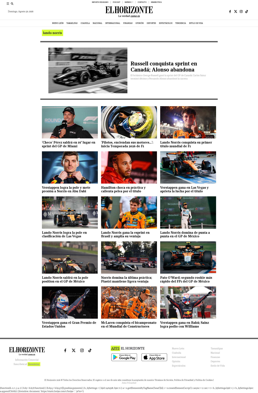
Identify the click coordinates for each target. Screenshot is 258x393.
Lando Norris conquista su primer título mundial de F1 (186, 144)
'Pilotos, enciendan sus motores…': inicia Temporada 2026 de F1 (127, 144)
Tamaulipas (72, 23)
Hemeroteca (156, 2)
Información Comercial (27, 359)
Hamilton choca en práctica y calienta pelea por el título (123, 189)
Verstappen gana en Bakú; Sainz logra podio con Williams (184, 324)
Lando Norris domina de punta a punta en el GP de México (185, 234)
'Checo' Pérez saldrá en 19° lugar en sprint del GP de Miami (68, 144)
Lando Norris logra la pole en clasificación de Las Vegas (64, 234)
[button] (129, 2)
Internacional (112, 23)
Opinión (139, 23)
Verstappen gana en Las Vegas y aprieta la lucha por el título (184, 189)
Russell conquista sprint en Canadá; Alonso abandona (164, 66)
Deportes (151, 23)
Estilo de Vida (196, 23)
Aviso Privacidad (129, 383)
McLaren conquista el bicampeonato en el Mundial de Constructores (128, 324)
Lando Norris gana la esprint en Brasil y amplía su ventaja (125, 234)
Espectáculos (165, 23)
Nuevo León (58, 23)
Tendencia (180, 23)
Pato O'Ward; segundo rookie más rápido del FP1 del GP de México (186, 279)
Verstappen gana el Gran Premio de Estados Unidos (69, 324)
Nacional (97, 23)
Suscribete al (27, 364)
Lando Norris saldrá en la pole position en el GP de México (65, 279)
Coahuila (85, 23)
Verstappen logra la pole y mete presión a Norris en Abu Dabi (66, 189)
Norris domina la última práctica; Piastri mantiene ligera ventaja (126, 279)
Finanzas (127, 23)
